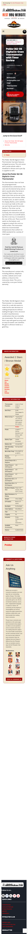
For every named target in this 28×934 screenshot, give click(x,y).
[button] (3, 31)
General (15, 43)
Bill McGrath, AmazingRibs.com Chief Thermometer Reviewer (13, 83)
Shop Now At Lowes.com (13, 263)
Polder (8, 155)
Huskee (10, 674)
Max (18, 656)
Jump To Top (14, 932)
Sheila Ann (17, 674)
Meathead (10, 656)
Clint (10, 662)
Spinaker (18, 662)
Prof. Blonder (10, 669)
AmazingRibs (10, 42)
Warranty (7, 145)
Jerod (17, 668)
